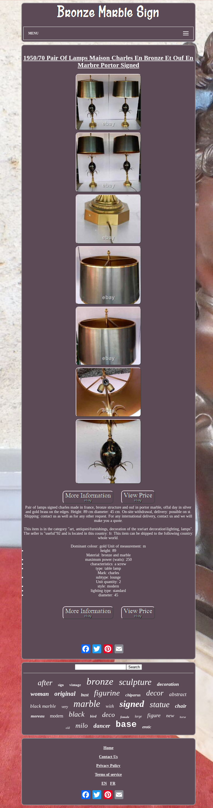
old (68, 727)
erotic (146, 727)
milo (81, 725)
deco (108, 714)
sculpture (135, 682)
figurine (107, 692)
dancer (101, 725)
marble (86, 704)
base (126, 724)
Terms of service (108, 774)
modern (56, 716)
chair (180, 706)
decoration (168, 684)
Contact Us (108, 757)
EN (104, 783)
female (124, 717)
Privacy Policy (108, 766)
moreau (37, 716)
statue (159, 704)
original (64, 693)
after (45, 682)
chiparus (133, 695)
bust (84, 694)
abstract (177, 694)
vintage (75, 685)
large (138, 716)
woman (40, 693)
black (77, 714)
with (110, 706)
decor (155, 693)
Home (108, 748)
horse (183, 717)
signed (132, 704)
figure (154, 715)
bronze (100, 681)
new (170, 715)
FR (112, 783)
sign (61, 685)
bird (93, 716)
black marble (43, 706)
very (65, 707)
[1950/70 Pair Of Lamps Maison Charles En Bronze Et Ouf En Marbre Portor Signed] (108, 102)
